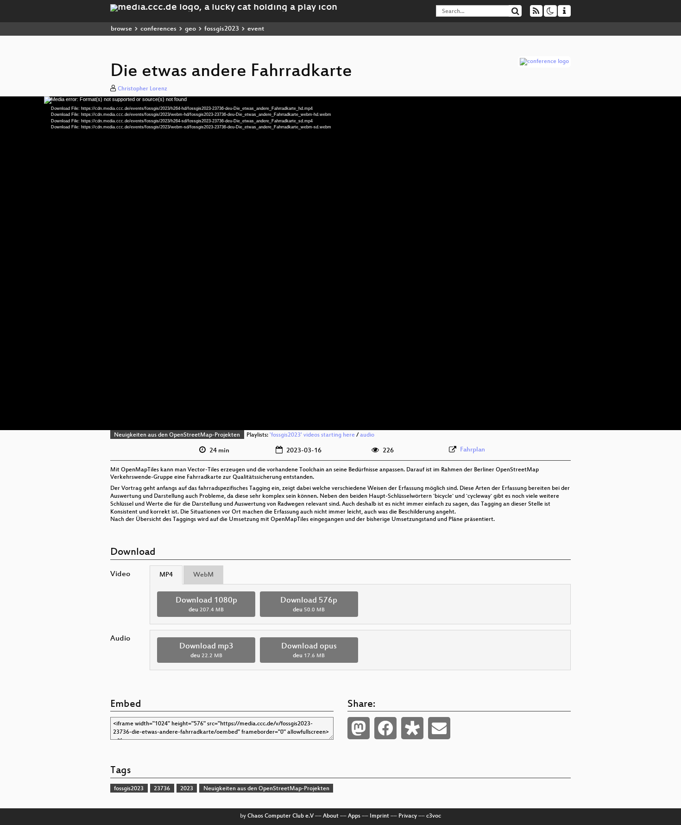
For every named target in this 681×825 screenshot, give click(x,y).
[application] (340, 263)
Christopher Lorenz (142, 89)
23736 (162, 789)
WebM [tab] (203, 575)
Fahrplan (472, 450)
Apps (354, 816)
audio (367, 435)
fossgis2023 (221, 29)
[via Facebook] (385, 728)
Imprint (379, 816)
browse (121, 29)
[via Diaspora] (412, 728)
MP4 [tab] (166, 575)
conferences (158, 29)
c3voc (433, 816)
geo (190, 29)
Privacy (407, 816)
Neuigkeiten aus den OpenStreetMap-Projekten (177, 435)
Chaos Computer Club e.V (280, 816)
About (331, 816)
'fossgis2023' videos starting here (312, 435)
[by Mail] (439, 728)
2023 (186, 789)
